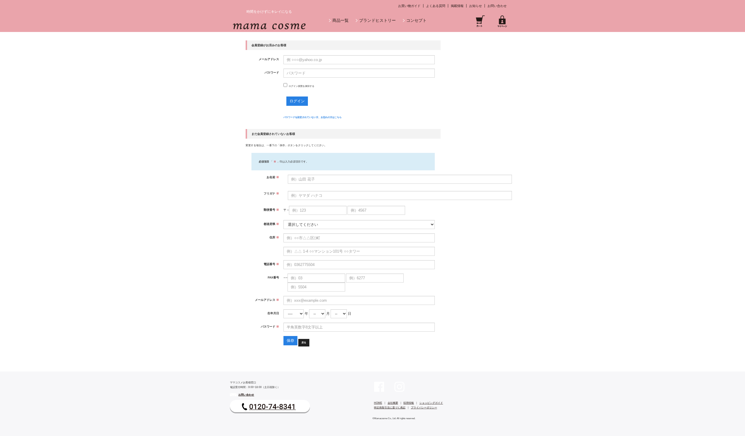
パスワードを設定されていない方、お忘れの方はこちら (312, 117)
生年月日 (273, 313)
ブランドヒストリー (377, 20)
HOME (378, 402)
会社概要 (393, 402)
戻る (303, 342)
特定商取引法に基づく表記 (389, 407)
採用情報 (408, 402)
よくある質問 (435, 6)
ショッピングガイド (431, 402)
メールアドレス (269, 59)
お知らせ (475, 6)
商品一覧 (340, 20)
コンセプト (416, 20)
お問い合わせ (497, 6)
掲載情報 (457, 6)
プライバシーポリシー (424, 407)
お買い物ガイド (409, 6)
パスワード (272, 72)
